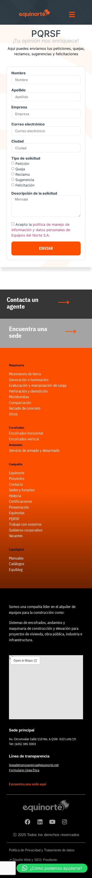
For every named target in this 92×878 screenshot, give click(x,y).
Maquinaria (16, 365)
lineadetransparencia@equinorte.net (34, 765)
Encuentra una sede (28, 332)
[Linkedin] (40, 822)
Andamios (15, 445)
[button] (52, 868)
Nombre (18, 73)
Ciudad (17, 141)
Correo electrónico (28, 124)
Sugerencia (24, 180)
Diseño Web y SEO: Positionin (35, 860)
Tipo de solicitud (25, 158)
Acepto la (40, 229)
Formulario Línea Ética (24, 770)
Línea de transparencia (29, 756)
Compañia (15, 464)
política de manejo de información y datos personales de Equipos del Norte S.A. (40, 229)
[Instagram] (64, 822)
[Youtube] (52, 822)
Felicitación (24, 185)
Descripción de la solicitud (34, 193)
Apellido (18, 90)
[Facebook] (27, 822)
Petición (22, 163)
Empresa (19, 107)
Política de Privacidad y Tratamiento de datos (42, 850)
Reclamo (22, 174)
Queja (20, 169)
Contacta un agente (22, 302)
